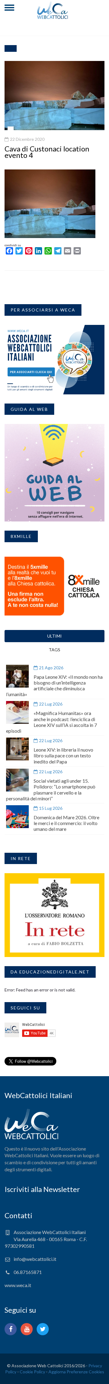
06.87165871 (28, 1272)
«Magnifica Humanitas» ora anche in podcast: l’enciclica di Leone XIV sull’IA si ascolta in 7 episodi (51, 722)
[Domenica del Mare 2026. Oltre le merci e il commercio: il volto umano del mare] (17, 816)
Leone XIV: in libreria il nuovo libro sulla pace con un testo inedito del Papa (63, 755)
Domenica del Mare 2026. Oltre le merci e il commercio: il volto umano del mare (66, 823)
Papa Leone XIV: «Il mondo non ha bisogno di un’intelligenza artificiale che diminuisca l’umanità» (54, 685)
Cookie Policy (32, 1371)
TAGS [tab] (54, 649)
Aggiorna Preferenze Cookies (76, 1371)
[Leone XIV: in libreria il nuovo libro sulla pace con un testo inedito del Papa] (17, 749)
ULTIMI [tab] (54, 636)
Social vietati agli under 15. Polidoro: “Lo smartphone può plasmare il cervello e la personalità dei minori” (50, 789)
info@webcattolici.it (35, 1259)
